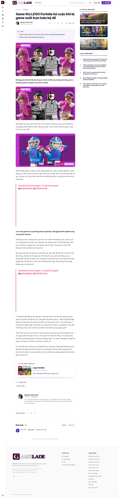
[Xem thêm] (2, 30)
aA (70, 23)
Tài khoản (91, 479)
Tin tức (63, 462)
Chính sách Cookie (93, 470)
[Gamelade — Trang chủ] (2, 2)
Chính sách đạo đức (94, 462)
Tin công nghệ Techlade (68, 465)
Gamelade (18, 9)
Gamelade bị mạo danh (94, 476)
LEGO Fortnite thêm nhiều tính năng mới (31, 37)
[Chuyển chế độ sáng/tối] (90, 2)
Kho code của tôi (93, 487)
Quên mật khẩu (92, 482)
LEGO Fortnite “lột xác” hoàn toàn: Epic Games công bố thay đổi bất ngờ (42, 34)
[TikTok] (17, 476)
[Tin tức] (2, 18)
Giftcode (90, 484)
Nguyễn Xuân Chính (26, 22)
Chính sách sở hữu (93, 467)
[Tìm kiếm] (2, 11)
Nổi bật (64, 425)
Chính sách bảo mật (94, 459)
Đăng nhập (97, 2)
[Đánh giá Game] (2, 15)
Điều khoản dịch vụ (93, 456)
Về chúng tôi (65, 456)
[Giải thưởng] (2, 22)
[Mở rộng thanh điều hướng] (2, 495)
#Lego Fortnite (21, 386)
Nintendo (25, 9)
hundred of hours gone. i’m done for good (38, 185)
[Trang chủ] (2, 7)
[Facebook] (54, 23)
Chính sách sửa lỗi (93, 465)
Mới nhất (71, 425)
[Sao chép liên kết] (61, 23)
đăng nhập (31, 429)
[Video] (2, 26)
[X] (57, 23)
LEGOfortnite (41, 188)
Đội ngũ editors (66, 459)
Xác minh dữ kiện (93, 473)
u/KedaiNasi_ (27, 188)
